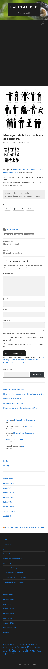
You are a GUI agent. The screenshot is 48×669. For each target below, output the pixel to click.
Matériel (8, 544)
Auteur (12, 644)
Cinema (18, 644)
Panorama (21, 647)
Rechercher (7, 369)
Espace (23, 644)
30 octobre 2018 (10, 143)
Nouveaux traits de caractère (14, 389)
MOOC (6, 647)
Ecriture (10, 229)
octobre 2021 (8, 483)
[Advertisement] (24, 61)
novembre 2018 (9, 492)
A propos (19, 439)
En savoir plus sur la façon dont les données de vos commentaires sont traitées (23, 359)
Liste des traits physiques (12, 252)
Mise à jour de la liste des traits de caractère (20, 408)
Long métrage (35, 644)
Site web (6, 320)
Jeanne (8, 420)
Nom (5, 299)
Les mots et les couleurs (12, 399)
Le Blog (15, 229)
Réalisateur (38, 647)
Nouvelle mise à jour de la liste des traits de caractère (23, 394)
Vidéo (39, 651)
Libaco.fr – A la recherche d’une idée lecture (24, 527)
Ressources (7, 563)
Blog (5, 549)
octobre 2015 (8, 506)
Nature (13, 647)
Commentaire (8, 274)
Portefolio (28, 426)
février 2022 (8, 478)
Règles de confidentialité (12, 558)
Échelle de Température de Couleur (18, 568)
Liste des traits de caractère (24, 420)
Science (5, 651)
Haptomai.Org (24, 7)
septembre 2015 (9, 511)
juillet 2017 (7, 502)
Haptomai (9, 439)
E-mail (6, 310)
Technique (30, 234)
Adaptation (6, 644)
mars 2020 (7, 488)
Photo (30, 647)
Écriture (8, 234)
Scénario (18, 234)
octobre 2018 (8, 497)
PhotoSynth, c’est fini (11, 243)
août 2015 (7, 516)
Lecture (28, 644)
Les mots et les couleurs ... (14, 572)
